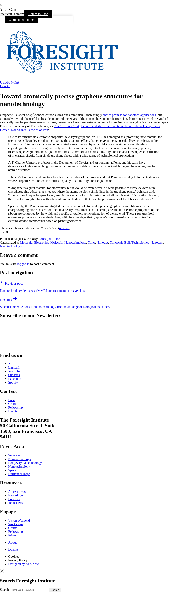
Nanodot (102, 242)
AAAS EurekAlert (66, 126)
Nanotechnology (11, 246)
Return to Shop (38, 14)
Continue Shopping (21, 19)
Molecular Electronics (34, 242)
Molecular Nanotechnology (68, 242)
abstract (64, 228)
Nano (91, 242)
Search (4, 589)
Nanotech (157, 242)
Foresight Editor (49, 239)
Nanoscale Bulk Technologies (129, 242)
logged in (23, 264)
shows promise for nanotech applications (129, 115)
